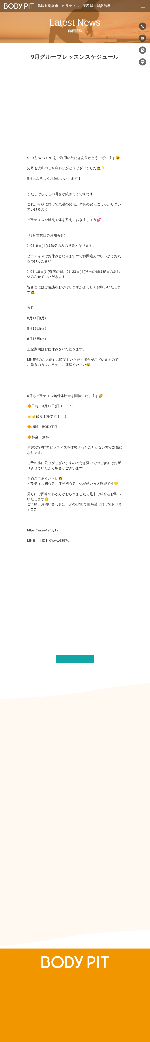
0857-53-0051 (79, 1002)
